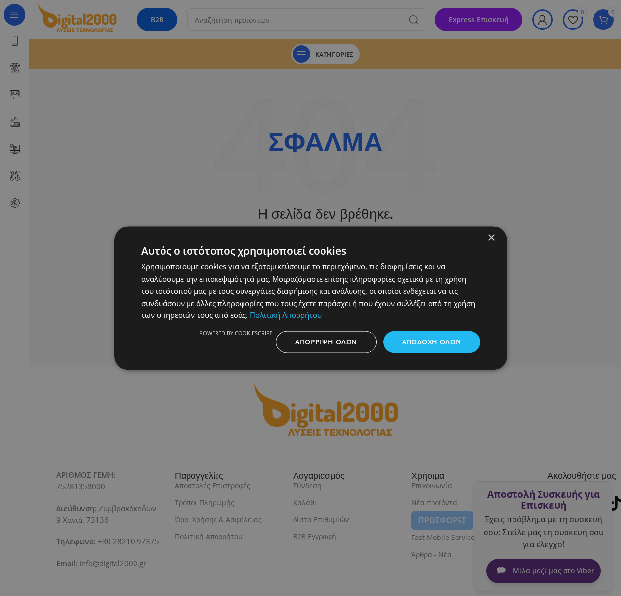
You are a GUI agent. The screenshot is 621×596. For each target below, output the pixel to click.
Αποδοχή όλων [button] (431, 341)
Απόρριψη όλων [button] (326, 341)
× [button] (491, 237)
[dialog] (310, 298)
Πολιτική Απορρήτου (286, 314)
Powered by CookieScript (235, 332)
